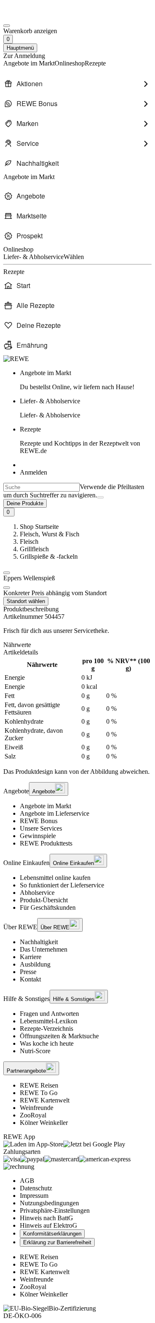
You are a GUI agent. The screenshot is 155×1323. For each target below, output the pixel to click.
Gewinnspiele (38, 835)
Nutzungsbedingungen (49, 1203)
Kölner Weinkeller (44, 1122)
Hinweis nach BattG (46, 1217)
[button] (6, 573)
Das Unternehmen (43, 949)
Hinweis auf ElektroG (48, 1225)
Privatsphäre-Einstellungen (55, 1210)
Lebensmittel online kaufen (55, 877)
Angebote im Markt (45, 805)
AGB (27, 1180)
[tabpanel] (77, 708)
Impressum (34, 1195)
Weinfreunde (36, 1107)
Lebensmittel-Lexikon (48, 1021)
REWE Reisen (39, 1085)
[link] (86, 380)
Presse (28, 971)
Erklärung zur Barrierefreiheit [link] (57, 1242)
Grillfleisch (34, 548)
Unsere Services (41, 828)
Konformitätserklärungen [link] (52, 1234)
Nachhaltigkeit (39, 941)
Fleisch (29, 541)
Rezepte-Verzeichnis (46, 1028)
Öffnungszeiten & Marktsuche (59, 1036)
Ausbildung (35, 964)
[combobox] (41, 487)
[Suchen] (100, 497)
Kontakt (30, 979)
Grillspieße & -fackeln (49, 556)
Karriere (30, 956)
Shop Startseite (39, 526)
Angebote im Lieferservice (54, 813)
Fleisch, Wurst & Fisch (49, 534)
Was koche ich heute (47, 1043)
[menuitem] (77, 84)
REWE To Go (38, 1092)
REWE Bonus (38, 820)
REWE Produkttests (46, 843)
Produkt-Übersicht (44, 900)
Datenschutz (36, 1188)
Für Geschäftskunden (48, 907)
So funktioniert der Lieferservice (62, 885)
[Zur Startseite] (31, 15)
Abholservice (37, 892)
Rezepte (80, 440)
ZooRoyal (33, 1115)
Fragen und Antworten (49, 1013)
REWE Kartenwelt (44, 1100)
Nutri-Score (35, 1050)
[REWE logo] (16, 358)
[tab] (77, 645)
